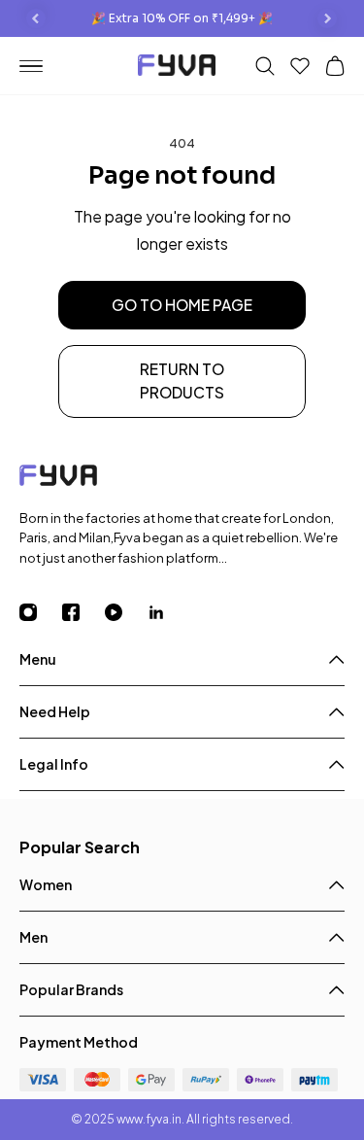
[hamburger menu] (38, 66)
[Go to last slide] (36, 18)
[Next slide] (327, 18)
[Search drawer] (265, 66)
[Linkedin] (169, 612)
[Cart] (335, 66)
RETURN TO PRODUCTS (182, 380)
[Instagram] (40, 612)
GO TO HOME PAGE (182, 304)
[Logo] (182, 479)
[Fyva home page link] (176, 67)
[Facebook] (83, 612)
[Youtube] (126, 612)
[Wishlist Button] (300, 66)
